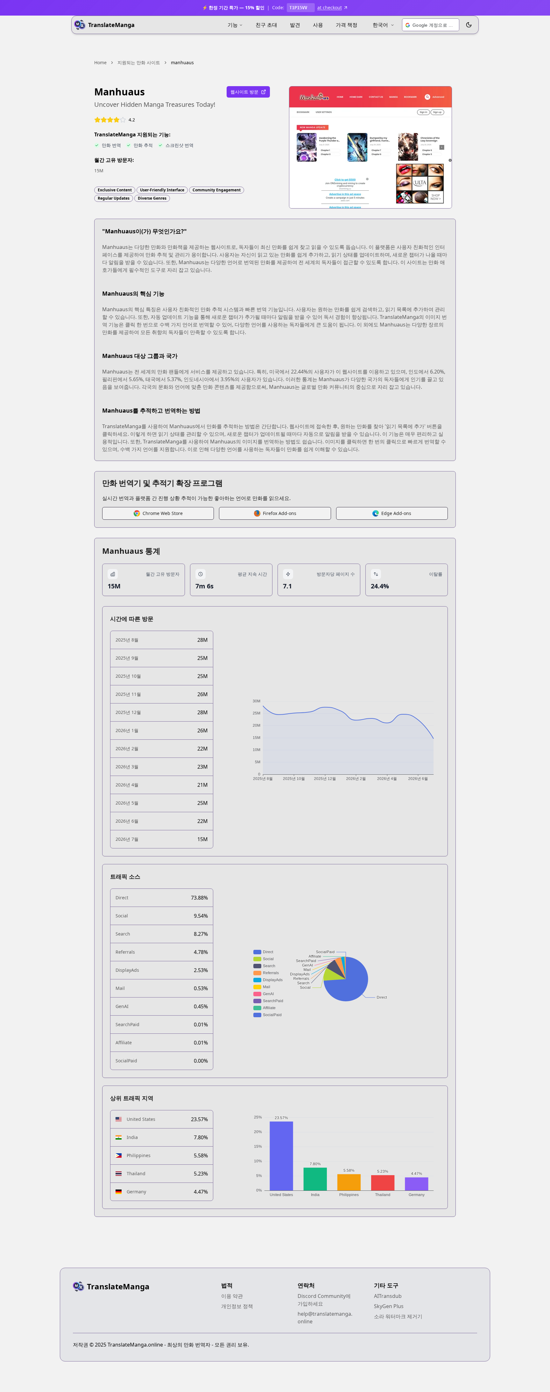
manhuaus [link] (182, 62)
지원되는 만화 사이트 (138, 62)
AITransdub (388, 1296)
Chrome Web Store (163, 513)
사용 (318, 24)
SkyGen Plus (389, 1306)
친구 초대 (266, 24)
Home (100, 62)
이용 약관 (232, 1296)
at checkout (329, 7)
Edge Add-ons (396, 513)
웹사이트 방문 (244, 92)
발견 (295, 24)
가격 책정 (346, 24)
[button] (430, 25)
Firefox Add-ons (279, 513)
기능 (233, 24)
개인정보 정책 (237, 1306)
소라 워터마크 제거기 (398, 1316)
